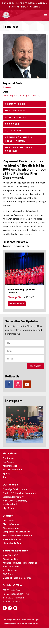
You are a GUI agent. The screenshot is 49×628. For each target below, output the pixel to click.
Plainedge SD (14, 297)
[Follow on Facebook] (9, 384)
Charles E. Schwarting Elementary (19, 493)
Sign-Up (6, 473)
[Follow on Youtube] (27, 384)
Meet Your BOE (15, 110)
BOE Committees (11, 566)
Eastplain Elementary (13, 496)
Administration (10, 465)
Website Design (16, 623)
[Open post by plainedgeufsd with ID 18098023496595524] (24, 424)
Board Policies (15, 117)
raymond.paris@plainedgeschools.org (21, 95)
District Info (8, 520)
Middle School (10, 504)
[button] (7, 424)
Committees (13, 130)
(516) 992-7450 (10, 597)
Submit (35, 366)
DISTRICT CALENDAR (12, 3)
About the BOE (15, 104)
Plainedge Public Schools (15, 489)
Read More (16, 303)
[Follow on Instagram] (18, 384)
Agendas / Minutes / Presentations (18, 139)
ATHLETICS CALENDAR (36, 3)
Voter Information (12, 539)
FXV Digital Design (31, 623)
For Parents (8, 462)
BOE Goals (12, 124)
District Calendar (11, 524)
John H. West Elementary (15, 500)
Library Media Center (13, 543)
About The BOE (10, 559)
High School (8, 508)
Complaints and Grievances (16, 531)
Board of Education (12, 469)
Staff (5, 477)
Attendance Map (11, 528)
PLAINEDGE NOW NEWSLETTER (24, 7)
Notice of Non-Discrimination (17, 535)
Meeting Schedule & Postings (19, 149)
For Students (9, 458)
